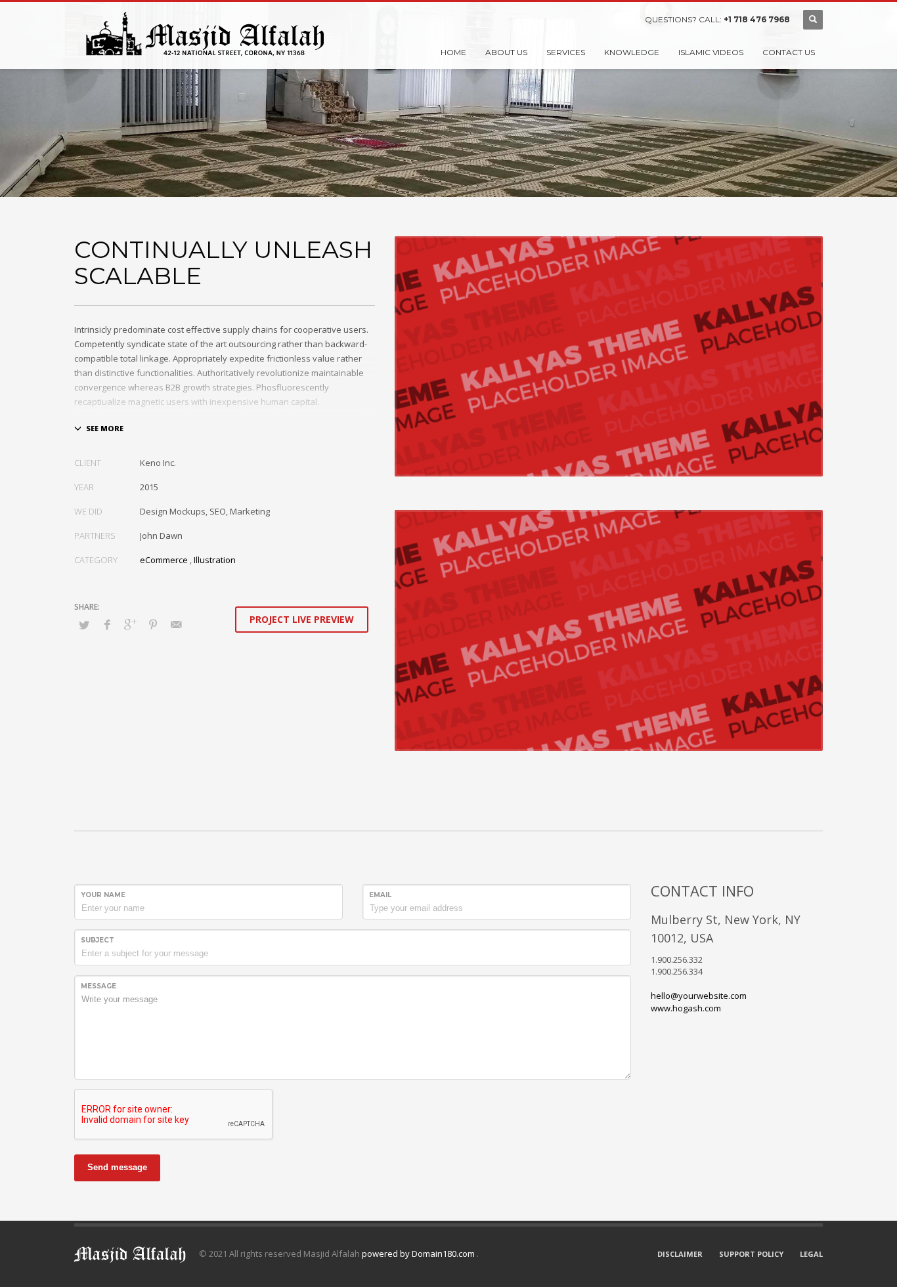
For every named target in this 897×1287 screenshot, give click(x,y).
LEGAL (811, 1254)
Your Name (103, 895)
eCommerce (164, 560)
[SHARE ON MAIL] (176, 624)
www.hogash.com (686, 1008)
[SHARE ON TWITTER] (84, 625)
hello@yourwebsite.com (699, 996)
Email (380, 895)
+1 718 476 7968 (757, 19)
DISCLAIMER (680, 1254)
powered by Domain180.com (419, 1253)
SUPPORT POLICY (751, 1254)
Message (98, 986)
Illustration (215, 560)
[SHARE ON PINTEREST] (153, 624)
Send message (117, 1167)
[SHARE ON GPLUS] (130, 624)
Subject (97, 940)
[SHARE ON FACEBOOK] (107, 624)
